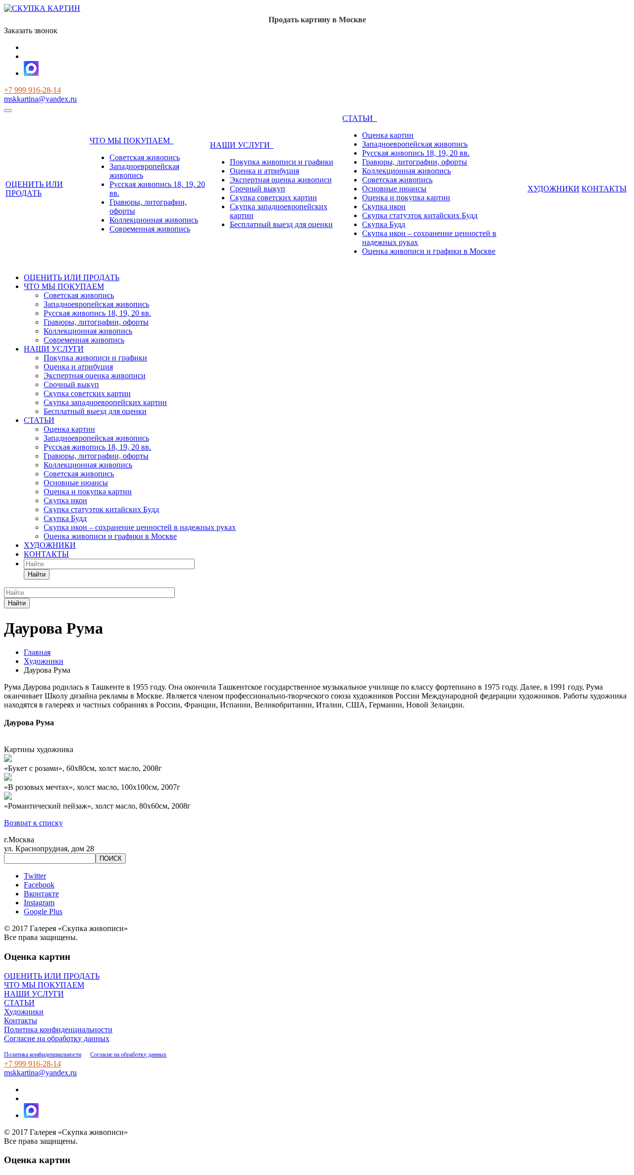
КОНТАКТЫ (604, 188)
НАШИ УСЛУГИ (242, 145)
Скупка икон (384, 206)
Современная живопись (149, 229)
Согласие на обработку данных (56, 1038)
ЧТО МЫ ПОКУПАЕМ (132, 140)
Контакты (20, 1020)
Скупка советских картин (273, 197)
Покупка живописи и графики (281, 162)
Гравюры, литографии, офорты (414, 162)
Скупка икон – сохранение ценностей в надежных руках (140, 527)
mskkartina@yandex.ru (40, 99)
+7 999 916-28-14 (32, 90)
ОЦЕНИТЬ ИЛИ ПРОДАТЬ (34, 188)
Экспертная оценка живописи (281, 180)
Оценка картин (388, 135)
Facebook (39, 885)
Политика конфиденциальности (58, 1029)
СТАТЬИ (359, 118)
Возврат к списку (33, 823)
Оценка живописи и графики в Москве (428, 251)
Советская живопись (144, 157)
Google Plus (43, 911)
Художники (24, 1011)
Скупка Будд (383, 224)
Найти (37, 574)
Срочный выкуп (257, 188)
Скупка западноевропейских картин (105, 402)
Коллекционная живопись (153, 220)
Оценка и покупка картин (406, 197)
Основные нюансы (394, 188)
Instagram (39, 902)
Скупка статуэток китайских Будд (419, 215)
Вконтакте (41, 893)
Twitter (35, 876)
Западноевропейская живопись (415, 144)
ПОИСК (111, 858)
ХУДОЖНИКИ (554, 188)
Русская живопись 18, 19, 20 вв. (416, 153)
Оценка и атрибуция (264, 171)
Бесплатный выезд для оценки (281, 224)
